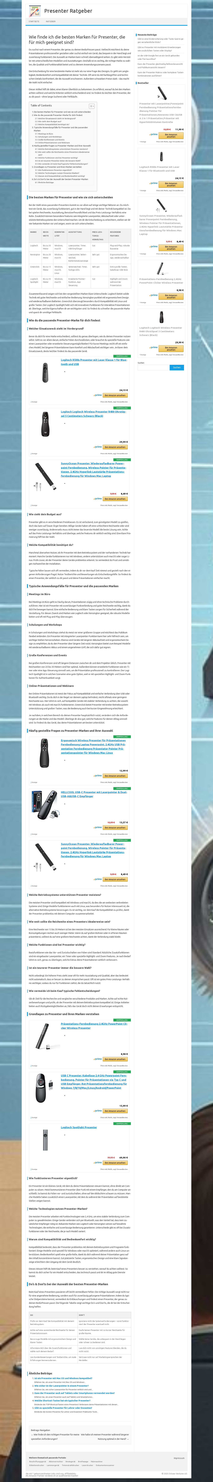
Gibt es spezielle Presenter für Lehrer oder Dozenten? (63, 1408)
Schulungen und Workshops (50, 137)
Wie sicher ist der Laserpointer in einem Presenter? (61, 1386)
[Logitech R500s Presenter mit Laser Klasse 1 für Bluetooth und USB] (161, 157)
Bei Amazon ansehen (115, 395)
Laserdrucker (87, 1465)
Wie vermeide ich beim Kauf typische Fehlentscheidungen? (63, 164)
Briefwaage (83, 1461)
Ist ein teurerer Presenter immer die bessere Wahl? (59, 161)
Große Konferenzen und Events (51, 140)
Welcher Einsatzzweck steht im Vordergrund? (57, 118)
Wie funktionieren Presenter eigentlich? (55, 170)
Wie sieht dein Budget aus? (49, 121)
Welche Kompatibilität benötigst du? (53, 124)
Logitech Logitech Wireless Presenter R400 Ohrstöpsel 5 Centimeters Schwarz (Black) (160, 331)
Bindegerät (70, 1461)
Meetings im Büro (45, 134)
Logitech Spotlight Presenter (79, 1127)
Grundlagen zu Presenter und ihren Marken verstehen (58, 167)
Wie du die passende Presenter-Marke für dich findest (58, 115)
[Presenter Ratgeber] (33, 17)
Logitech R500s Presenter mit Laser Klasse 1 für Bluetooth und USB (159, 169)
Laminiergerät (53, 1465)
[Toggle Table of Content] (90, 106)
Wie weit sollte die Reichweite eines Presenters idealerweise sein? (64, 153)
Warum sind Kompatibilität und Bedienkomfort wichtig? (61, 176)
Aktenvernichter (56, 1461)
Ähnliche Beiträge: (46, 182)
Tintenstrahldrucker (70, 1465)
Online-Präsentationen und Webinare (54, 143)
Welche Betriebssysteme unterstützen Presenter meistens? (63, 149)
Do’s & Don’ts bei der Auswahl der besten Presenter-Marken (61, 179)
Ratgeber (51, 21)
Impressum (179, 1458)
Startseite (34, 21)
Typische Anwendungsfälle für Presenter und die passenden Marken (61, 129)
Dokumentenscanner (105, 1465)
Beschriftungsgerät (37, 1461)
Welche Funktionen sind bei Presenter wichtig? (58, 158)
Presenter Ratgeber (68, 11)
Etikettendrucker (36, 1465)
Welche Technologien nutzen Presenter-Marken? (58, 173)
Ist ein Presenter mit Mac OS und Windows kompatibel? (63, 1378)
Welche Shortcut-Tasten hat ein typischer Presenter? (62, 1400)
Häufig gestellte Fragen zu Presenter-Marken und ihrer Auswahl (62, 146)
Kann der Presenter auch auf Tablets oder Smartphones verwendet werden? (74, 1393)
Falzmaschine (96, 1461)
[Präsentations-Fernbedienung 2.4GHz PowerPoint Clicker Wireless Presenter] (161, 269)
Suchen (141, 363)
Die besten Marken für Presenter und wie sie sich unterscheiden (62, 112)
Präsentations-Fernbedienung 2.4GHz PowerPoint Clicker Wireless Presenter (161, 281)
